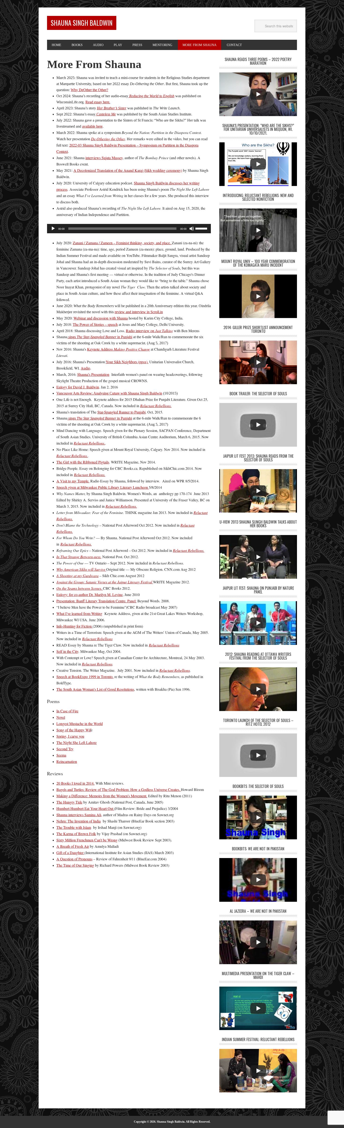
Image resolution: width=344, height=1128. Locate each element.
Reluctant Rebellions (97, 663)
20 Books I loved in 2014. (75, 783)
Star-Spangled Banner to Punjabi (121, 412)
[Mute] (191, 228)
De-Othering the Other (108, 138)
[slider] (202, 228)
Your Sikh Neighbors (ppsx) (126, 361)
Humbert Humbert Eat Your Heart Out (85, 808)
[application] (129, 228)
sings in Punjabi (99, 337)
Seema (61, 755)
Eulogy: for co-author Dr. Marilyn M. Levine (89, 594)
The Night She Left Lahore (76, 742)
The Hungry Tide (69, 802)
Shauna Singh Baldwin (82, 23)
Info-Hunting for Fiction (74, 626)
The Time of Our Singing (75, 865)
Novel (60, 717)
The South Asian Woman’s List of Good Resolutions (95, 689)
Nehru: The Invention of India (78, 821)
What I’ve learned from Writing (79, 613)
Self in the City (67, 651)
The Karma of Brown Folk (76, 833)
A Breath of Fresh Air (72, 846)
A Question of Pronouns (74, 858)
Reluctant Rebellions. (89, 443)
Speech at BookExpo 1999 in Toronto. (84, 676)
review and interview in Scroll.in (139, 312)
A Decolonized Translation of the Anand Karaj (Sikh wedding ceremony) (127, 170)
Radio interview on (149, 330)
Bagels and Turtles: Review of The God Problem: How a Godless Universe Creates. (118, 789)
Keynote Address (118, 349)
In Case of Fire (67, 710)
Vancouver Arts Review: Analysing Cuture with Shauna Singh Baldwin (109, 393)
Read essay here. (97, 102)
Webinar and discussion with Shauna (100, 318)
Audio (85, 368)
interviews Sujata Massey (104, 157)
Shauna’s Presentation (93, 374)
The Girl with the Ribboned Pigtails (82, 462)
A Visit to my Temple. (72, 480)
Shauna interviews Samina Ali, (79, 814)
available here (92, 126)
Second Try (64, 748)
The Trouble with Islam (73, 827)
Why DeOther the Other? (89, 90)
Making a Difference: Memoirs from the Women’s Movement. (101, 795)
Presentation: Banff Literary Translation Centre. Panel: (96, 600)
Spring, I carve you (70, 736)
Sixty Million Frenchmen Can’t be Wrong (86, 839)
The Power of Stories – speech (95, 324)
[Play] (53, 228)
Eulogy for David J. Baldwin (77, 386)
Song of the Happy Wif (73, 729)
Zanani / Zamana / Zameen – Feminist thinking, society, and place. (122, 242)
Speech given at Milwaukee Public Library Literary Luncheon (102, 487)
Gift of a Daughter (70, 852)
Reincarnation (66, 761)
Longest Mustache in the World (79, 723)
